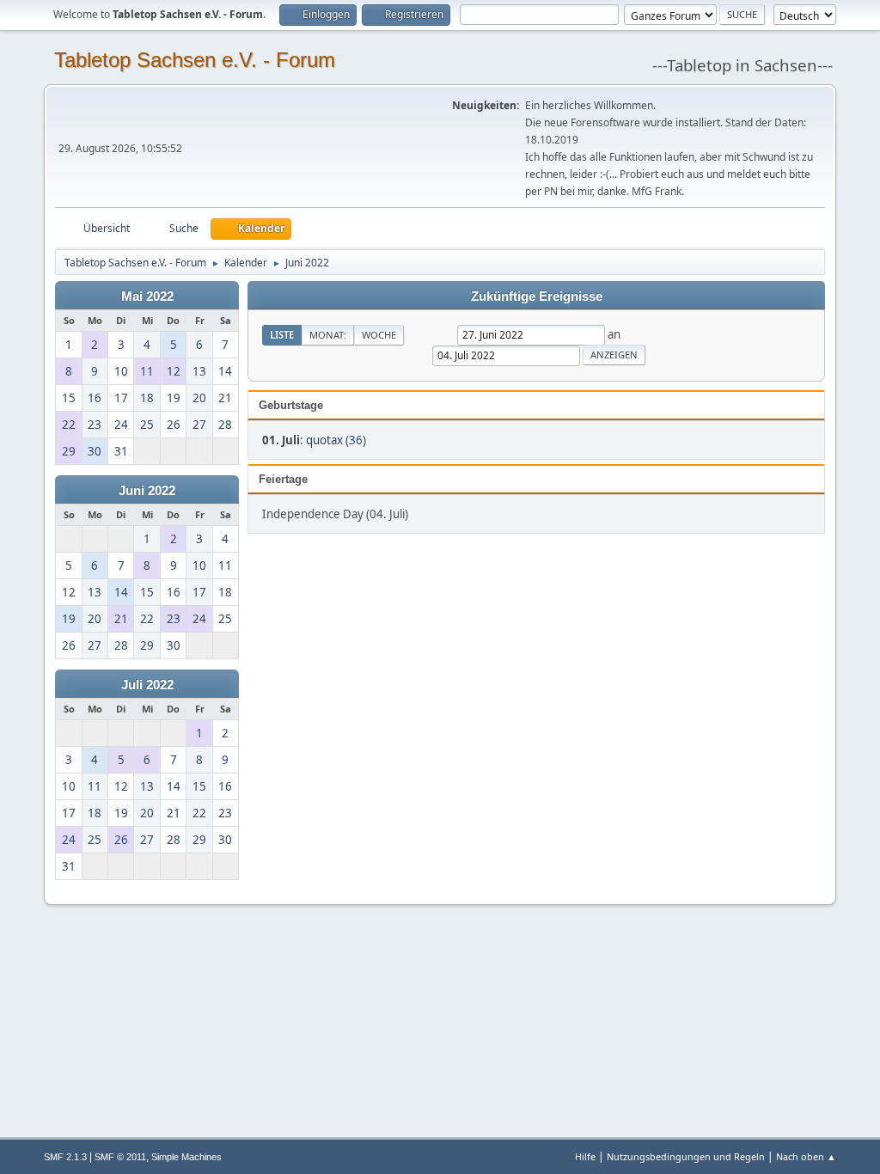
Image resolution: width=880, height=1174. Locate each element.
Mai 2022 (147, 296)
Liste (282, 334)
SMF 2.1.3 (65, 1157)
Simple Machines (186, 1157)
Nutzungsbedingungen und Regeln (686, 1156)
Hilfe (585, 1156)
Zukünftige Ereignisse (536, 296)
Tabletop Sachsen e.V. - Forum (194, 59)
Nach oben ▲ (806, 1156)
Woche (379, 334)
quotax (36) (336, 440)
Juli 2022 (147, 685)
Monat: (327, 334)
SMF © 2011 (120, 1157)
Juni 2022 (147, 491)
